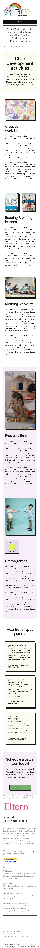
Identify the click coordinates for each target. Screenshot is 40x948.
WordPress (14, 934)
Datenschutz (30, 934)
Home (15, 46)
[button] (20, 787)
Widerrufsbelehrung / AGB (11, 936)
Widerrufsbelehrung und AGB (25, 851)
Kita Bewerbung (19, 931)
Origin (22, 934)
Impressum (24, 936)
